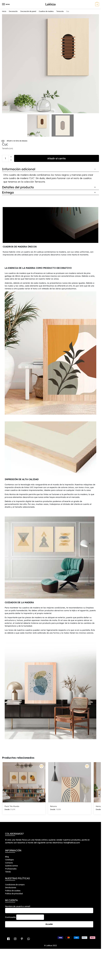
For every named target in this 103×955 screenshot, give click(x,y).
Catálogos (9, 829)
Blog (7, 826)
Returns (53, 776)
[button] (97, 4)
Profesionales (10, 838)
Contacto (9, 832)
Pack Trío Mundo (12, 776)
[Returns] (69, 752)
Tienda (8, 841)
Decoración (13, 11)
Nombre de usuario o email (17, 876)
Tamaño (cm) (7, 148)
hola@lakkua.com (72, 812)
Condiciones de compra (15, 854)
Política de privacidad (14, 863)
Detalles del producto (18, 187)
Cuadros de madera (46, 11)
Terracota (60, 11)
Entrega (8, 192)
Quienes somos (11, 835)
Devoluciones (10, 857)
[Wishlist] (41, 736)
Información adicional (18, 169)
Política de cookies (12, 860)
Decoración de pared (28, 11)
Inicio (4, 11)
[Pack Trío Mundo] (24, 752)
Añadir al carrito (56, 158)
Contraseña (10, 887)
